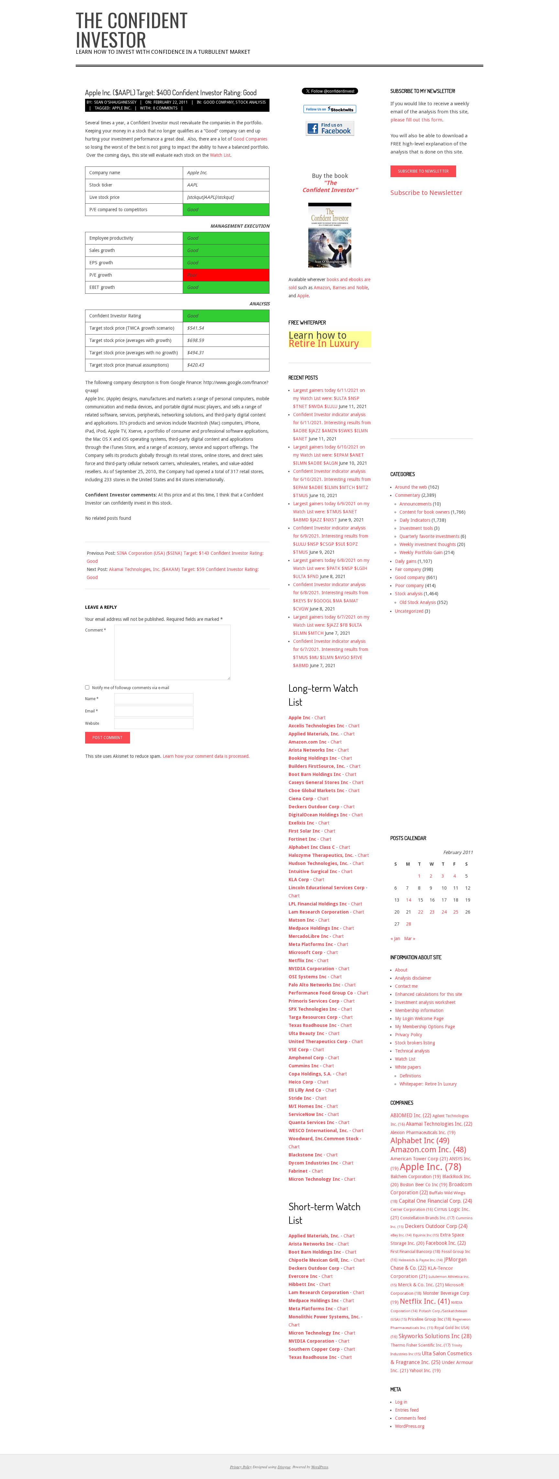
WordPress (319, 1466)
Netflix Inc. (425, 1301)
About (401, 970)
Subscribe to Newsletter (426, 193)
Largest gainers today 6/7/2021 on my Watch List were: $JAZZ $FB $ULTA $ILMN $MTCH (331, 625)
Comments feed (410, 1418)
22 (420, 912)
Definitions (410, 1075)
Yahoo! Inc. (425, 1370)
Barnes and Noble (350, 287)
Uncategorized (409, 611)
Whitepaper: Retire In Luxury (428, 1083)
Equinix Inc (426, 1235)
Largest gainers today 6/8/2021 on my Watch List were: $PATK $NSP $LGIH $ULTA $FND (331, 568)
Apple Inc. (121, 108)
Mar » (409, 938)
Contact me (406, 986)
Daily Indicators (415, 520)
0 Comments (165, 108)
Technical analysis (412, 1050)
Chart (319, 717)
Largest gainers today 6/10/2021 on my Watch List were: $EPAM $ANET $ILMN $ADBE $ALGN (329, 455)
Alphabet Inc (419, 1140)
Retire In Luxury (324, 343)
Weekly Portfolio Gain (421, 552)
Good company (218, 102)
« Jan (395, 938)
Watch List (220, 155)
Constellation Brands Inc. (427, 1217)
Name (92, 699)
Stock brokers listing (415, 1042)
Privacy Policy (408, 1034)
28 (408, 924)
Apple (303, 295)
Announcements (416, 503)
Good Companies (250, 139)
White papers (408, 1067)
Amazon (322, 287)
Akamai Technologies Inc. (439, 1124)
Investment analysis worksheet (425, 1002)
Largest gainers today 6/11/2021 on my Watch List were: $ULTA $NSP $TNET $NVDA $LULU (329, 398)
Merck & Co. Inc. (421, 1285)
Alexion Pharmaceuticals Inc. (422, 1132)
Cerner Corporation (411, 1209)
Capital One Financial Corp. (435, 1201)
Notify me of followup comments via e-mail (130, 687)
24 (444, 912)
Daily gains (405, 561)
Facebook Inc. (446, 1243)
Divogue (284, 1466)
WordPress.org (409, 1426)
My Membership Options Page (425, 1026)
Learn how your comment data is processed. (206, 756)
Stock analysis (251, 102)
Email (91, 711)
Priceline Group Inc (429, 1319)
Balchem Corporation (415, 1176)
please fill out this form (416, 120)
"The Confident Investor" (329, 186)
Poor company (409, 585)
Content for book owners (425, 512)
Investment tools (416, 528)
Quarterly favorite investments (429, 536)
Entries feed (407, 1410)
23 (432, 912)
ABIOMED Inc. (410, 1116)
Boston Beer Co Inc (423, 1184)
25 (455, 912)
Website (92, 723)
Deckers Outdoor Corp (436, 1226)
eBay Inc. (401, 1235)
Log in (401, 1402)
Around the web (411, 487)
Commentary (407, 495)
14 (408, 900)
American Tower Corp (419, 1159)
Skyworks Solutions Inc (435, 1336)
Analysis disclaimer (413, 978)
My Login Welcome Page (419, 1018)
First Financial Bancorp (415, 1251)
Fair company (408, 569)
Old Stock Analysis (418, 602)
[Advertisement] (416, 323)
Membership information (419, 1010)
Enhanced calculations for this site (428, 994)
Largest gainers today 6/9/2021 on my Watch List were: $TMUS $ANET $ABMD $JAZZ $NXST (331, 511)
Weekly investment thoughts (428, 544)
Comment (95, 630)
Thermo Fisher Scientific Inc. (420, 1345)
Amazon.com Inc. (428, 1149)
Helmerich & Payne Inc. (421, 1260)
